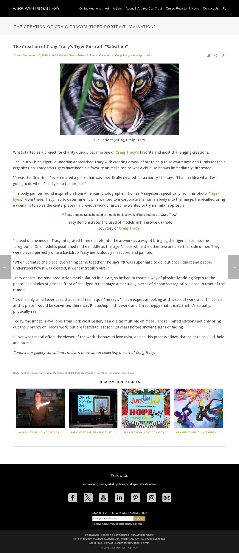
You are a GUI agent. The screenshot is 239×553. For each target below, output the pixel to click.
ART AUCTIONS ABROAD (142, 535)
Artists (117, 8)
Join (139, 519)
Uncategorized (140, 55)
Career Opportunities (127, 543)
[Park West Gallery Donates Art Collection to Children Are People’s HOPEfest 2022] (146, 408)
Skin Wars (114, 373)
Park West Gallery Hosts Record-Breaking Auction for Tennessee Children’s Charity (94, 432)
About (130, 8)
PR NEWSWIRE (92, 535)
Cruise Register (177, 8)
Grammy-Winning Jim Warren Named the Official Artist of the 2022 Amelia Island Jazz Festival (199, 432)
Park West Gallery (85, 373)
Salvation (102, 373)
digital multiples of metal (59, 373)
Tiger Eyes (128, 373)
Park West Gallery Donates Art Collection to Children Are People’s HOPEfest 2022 (146, 432)
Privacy (145, 543)
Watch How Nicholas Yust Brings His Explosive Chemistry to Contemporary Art (41, 432)
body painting (21, 373)
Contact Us (211, 8)
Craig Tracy (122, 55)
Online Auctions (90, 8)
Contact (108, 543)
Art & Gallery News (64, 55)
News (195, 8)
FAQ (100, 543)
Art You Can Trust (149, 8)
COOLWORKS (107, 535)
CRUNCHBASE (122, 535)
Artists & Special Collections (95, 55)
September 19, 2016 (35, 55)
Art (107, 8)
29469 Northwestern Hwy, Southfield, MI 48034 (141, 539)
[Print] (208, 55)
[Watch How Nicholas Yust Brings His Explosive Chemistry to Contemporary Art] (40, 408)
